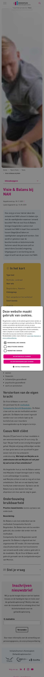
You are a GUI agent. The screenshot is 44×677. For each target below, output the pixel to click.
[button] (22, 366)
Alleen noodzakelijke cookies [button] (22, 362)
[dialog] (22, 338)
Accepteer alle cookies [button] (22, 356)
